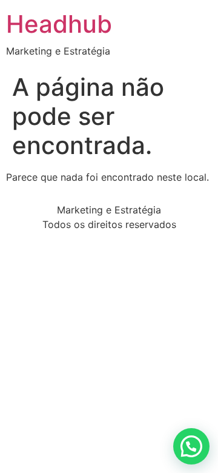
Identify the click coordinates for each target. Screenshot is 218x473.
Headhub (59, 24)
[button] (191, 446)
